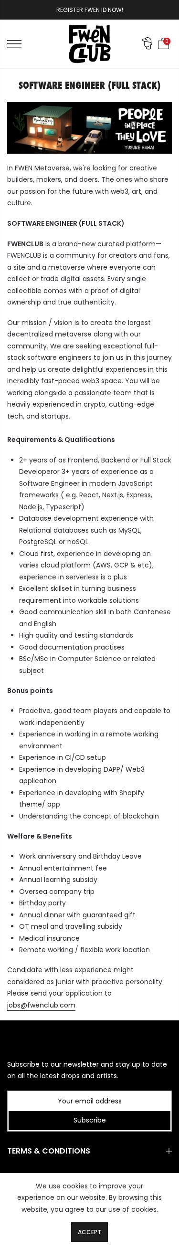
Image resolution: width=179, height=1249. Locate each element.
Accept (89, 1232)
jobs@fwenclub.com (41, 1005)
